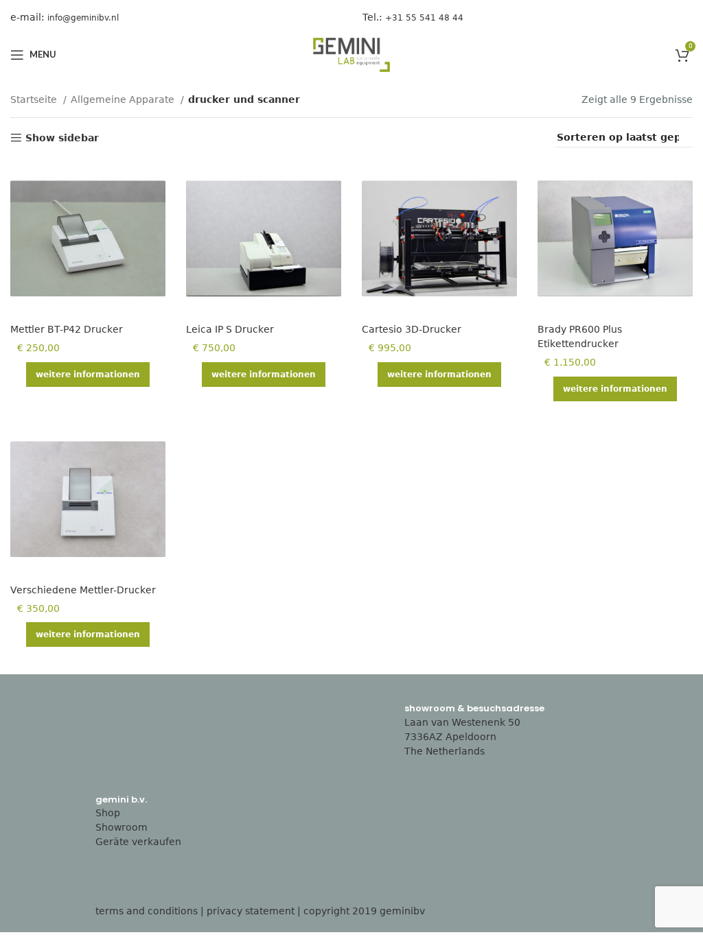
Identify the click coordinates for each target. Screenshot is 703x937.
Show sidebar (62, 137)
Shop (107, 812)
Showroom (121, 827)
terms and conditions (146, 910)
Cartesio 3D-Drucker (411, 329)
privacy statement (251, 910)
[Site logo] (351, 54)
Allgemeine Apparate (124, 99)
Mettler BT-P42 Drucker (66, 329)
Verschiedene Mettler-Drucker (83, 589)
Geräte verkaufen (138, 841)
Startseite (35, 99)
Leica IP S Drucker (230, 329)
